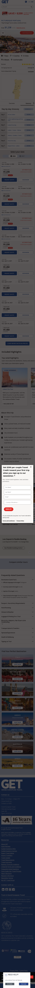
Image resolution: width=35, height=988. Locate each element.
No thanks (9, 984)
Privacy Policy (20, 520)
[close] (31, 467)
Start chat (23, 984)
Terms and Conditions (9, 520)
